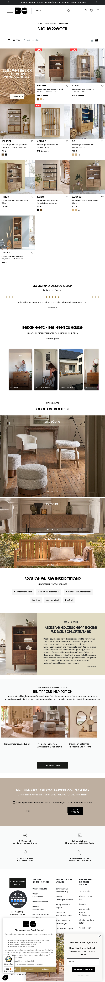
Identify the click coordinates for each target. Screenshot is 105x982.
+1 (44, 99)
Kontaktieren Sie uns (17, 883)
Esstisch (36, 600)
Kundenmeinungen (64, 928)
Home (39, 23)
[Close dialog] (99, 936)
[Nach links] (8, 2)
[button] (50, 11)
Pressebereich (85, 928)
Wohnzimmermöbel (23, 592)
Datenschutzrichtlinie (82, 802)
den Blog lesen (52, 765)
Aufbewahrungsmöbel (48, 592)
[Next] (56, 314)
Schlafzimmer (50, 23)
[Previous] (49, 314)
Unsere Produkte (40, 889)
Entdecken (52, 491)
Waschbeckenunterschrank (78, 592)
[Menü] (9, 11)
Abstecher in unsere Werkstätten (84, 912)
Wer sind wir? (84, 891)
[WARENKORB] (98, 11)
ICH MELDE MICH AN (83, 969)
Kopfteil (69, 600)
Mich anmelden (75, 810)
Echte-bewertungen (52, 290)
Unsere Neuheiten (40, 901)
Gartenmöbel (52, 600)
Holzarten (83, 904)
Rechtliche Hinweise (20, 974)
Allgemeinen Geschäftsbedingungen (48, 802)
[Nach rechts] (96, 2)
